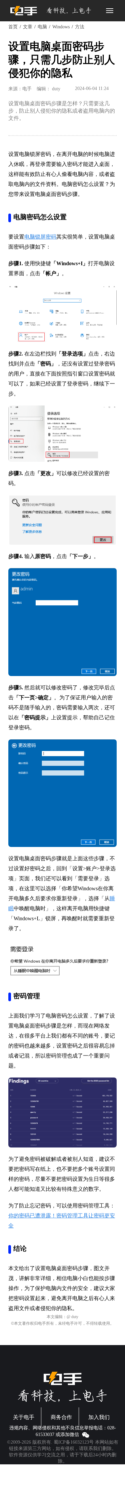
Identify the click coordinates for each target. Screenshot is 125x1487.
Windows (61, 26)
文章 (27, 26)
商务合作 (61, 1417)
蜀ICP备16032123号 (74, 1442)
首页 (13, 26)
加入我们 (99, 1417)
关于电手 (23, 1417)
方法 (79, 26)
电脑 (42, 26)
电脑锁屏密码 (40, 237)
